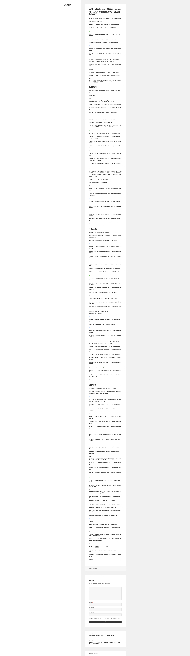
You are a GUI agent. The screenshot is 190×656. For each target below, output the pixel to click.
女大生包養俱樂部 (99, 136)
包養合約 (101, 463)
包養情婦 (97, 547)
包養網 (111, 42)
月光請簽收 (67, 5)
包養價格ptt (102, 311)
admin (99, 568)
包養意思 (96, 81)
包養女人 (99, 485)
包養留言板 (102, 171)
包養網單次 (95, 158)
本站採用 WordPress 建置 (93, 653)
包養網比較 (94, 101)
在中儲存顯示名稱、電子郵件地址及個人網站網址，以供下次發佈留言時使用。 (105, 618)
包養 (95, 64)
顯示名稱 (91, 602)
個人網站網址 (91, 612)
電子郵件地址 (92, 607)
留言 (90, 586)
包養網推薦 (93, 61)
